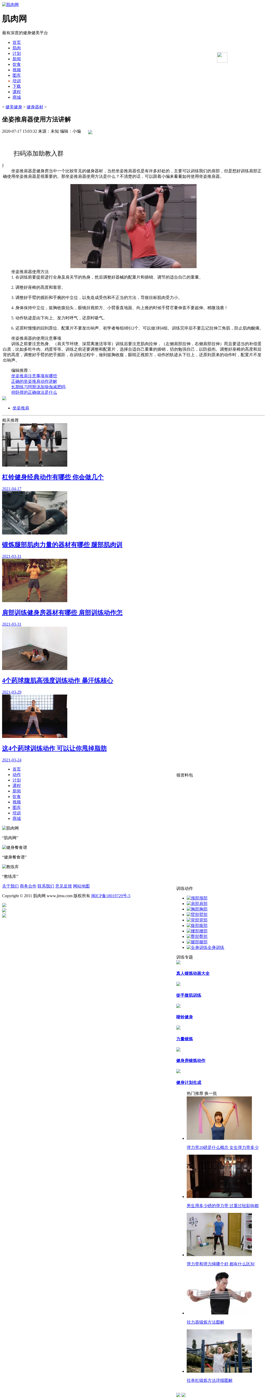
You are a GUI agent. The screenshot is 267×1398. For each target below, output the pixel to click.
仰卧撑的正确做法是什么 (34, 392)
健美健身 (13, 107)
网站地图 (81, 886)
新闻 (17, 59)
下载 (17, 86)
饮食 (17, 64)
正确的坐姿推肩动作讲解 (34, 381)
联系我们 (46, 886)
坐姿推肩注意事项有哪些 (34, 376)
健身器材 (35, 107)
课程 (17, 92)
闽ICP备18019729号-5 (110, 896)
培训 (17, 81)
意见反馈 (63, 886)
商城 (17, 97)
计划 (17, 53)
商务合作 (28, 886)
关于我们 (10, 886)
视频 (17, 70)
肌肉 (17, 48)
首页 (17, 42)
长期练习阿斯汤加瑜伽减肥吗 (38, 387)
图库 (17, 75)
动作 (17, 774)
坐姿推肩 (21, 408)
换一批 (210, 1093)
